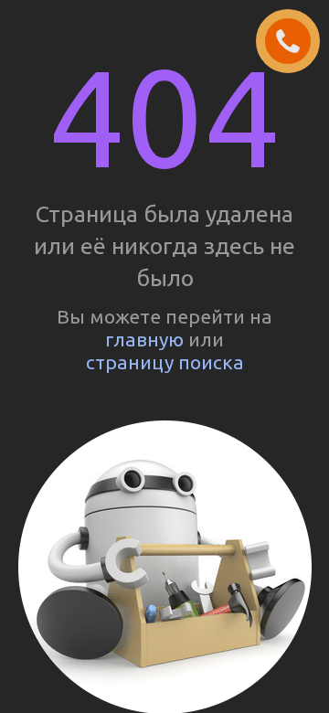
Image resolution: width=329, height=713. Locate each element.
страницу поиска (165, 362)
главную (144, 339)
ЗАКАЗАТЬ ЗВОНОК (295, 42)
